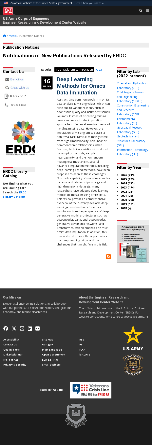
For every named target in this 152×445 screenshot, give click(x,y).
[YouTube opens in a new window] (22, 328)
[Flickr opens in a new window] (37, 328)
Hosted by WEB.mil (51, 390)
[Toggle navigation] (146, 11)
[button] (90, 3)
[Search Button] (139, 11)
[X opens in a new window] (14, 328)
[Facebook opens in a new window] (5, 328)
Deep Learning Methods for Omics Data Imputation (81, 86)
